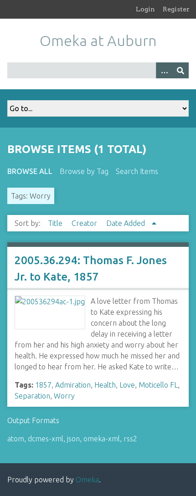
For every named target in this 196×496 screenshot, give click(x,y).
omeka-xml (101, 439)
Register (176, 9)
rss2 (130, 439)
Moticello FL (158, 385)
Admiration (73, 385)
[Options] (164, 70)
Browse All (29, 171)
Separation (32, 396)
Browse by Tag (84, 171)
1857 (43, 385)
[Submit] (180, 70)
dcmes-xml (45, 439)
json (73, 439)
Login (145, 9)
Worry (64, 396)
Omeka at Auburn (98, 40)
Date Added (126, 223)
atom (15, 439)
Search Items (137, 171)
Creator (85, 223)
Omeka (87, 480)
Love (127, 385)
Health (105, 385)
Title (56, 223)
